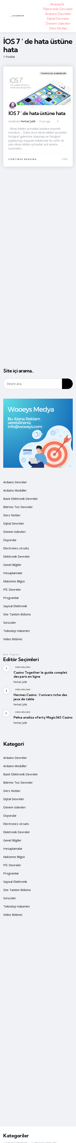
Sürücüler (9, 622)
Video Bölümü (12, 639)
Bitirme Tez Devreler (18, 507)
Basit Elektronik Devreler (20, 499)
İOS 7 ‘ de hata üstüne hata (37, 113)
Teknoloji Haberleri (53, 73)
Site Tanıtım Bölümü (17, 614)
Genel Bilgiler (12, 565)
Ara (67, 384)
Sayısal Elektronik (15, 606)
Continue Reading (22, 159)
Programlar (11, 598)
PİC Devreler (12, 589)
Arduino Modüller (15, 490)
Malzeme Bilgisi (14, 581)
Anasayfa (57, 4)
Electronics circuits (16, 548)
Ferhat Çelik (28, 121)
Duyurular (10, 540)
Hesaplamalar (12, 573)
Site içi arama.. (18, 371)
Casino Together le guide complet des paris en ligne (40, 674)
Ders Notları (58, 28)
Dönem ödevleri (58, 23)
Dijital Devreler (58, 19)
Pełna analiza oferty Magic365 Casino (43, 717)
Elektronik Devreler (58, 9)
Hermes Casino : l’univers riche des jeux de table (40, 697)
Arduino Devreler (58, 14)
